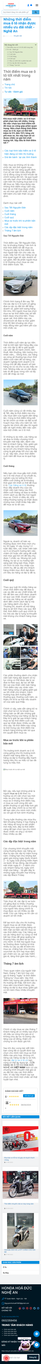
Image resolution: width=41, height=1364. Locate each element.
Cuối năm (11, 54)
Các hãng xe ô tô (17, 485)
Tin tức (8, 87)
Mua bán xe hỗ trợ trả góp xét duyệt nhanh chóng (19, 1159)
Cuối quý (11, 58)
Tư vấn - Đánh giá (12, 49)
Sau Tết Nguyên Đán (15, 52)
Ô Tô (5, 1267)
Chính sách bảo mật (10, 1329)
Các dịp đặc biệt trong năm (16, 63)
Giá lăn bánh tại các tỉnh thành (20, 157)
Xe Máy (6, 1272)
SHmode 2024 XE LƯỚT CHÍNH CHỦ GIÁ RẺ (19, 1251)
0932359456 (9, 1320)
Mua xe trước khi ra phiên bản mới (19, 61)
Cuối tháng (11, 56)
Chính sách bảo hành (10, 1331)
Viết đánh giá (28, 1096)
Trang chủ (9, 84)
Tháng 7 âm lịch (13, 65)
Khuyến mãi (18, 36)
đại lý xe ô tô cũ (19, 1060)
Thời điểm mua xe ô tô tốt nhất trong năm (19, 47)
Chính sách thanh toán (11, 1335)
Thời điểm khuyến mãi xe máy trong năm (19, 1204)
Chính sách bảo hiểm (10, 1333)
